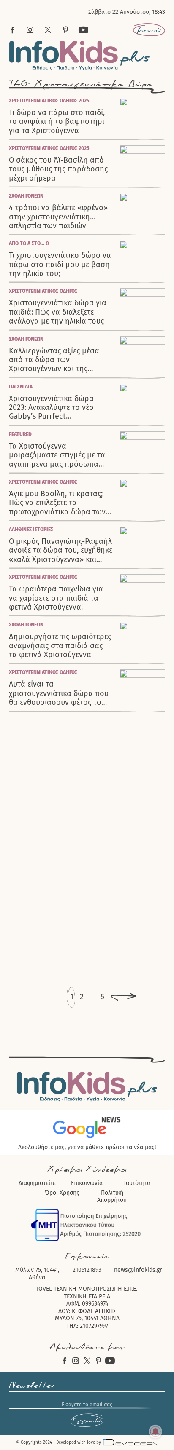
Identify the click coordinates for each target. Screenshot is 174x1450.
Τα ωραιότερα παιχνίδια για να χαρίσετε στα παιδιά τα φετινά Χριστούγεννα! (56, 598)
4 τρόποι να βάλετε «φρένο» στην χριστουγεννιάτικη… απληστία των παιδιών (58, 216)
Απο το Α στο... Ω (29, 243)
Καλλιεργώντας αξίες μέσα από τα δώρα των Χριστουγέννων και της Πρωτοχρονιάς (54, 360)
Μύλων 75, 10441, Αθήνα (37, 1273)
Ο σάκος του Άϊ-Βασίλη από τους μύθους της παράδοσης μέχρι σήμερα (58, 169)
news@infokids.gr (138, 1269)
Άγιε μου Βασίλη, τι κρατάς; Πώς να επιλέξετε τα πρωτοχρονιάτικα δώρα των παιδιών (57, 503)
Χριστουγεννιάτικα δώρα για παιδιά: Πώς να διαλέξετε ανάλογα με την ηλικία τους (57, 312)
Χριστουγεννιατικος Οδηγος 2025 (49, 101)
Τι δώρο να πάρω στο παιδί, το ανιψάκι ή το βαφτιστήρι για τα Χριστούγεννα (57, 121)
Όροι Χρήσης (62, 1192)
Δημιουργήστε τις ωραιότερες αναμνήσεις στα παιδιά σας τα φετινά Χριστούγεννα (60, 645)
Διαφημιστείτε (37, 1183)
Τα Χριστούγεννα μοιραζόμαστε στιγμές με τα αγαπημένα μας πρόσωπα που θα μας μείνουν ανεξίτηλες (57, 455)
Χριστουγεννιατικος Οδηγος (43, 291)
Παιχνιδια (21, 387)
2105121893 (87, 1269)
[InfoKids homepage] (79, 55)
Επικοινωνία (87, 1183)
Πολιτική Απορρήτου (112, 1196)
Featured (20, 434)
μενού (149, 30)
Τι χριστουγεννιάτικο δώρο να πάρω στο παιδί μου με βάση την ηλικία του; (60, 264)
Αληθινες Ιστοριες (31, 529)
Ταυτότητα (136, 1183)
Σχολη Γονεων (26, 196)
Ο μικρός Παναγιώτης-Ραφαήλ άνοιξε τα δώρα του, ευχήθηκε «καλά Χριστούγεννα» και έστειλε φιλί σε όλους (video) (60, 550)
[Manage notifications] (155, 1431)
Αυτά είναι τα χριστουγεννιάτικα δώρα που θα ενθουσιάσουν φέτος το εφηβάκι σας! (59, 693)
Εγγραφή (87, 1420)
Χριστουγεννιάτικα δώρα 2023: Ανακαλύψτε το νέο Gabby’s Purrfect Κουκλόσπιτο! (51, 407)
